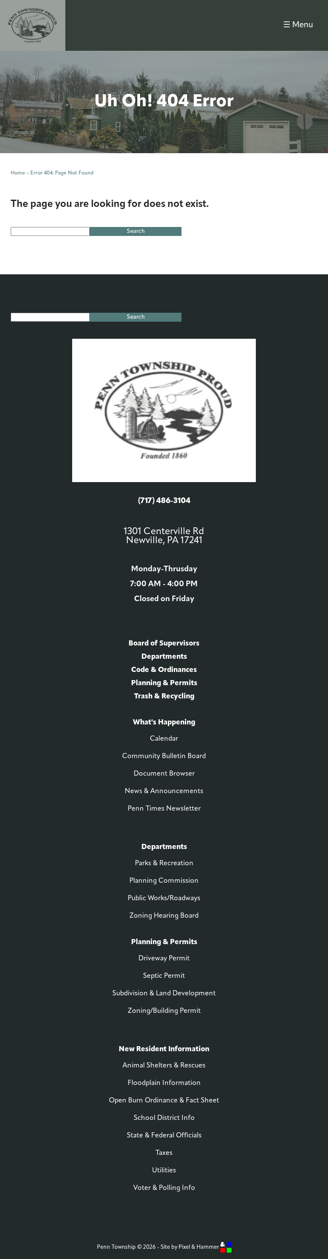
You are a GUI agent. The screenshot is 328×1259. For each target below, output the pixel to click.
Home (18, 173)
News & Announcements (164, 791)
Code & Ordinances (164, 670)
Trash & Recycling (164, 696)
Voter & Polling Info (164, 1188)
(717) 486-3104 (164, 501)
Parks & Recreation (164, 863)
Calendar (164, 739)
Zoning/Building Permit (164, 1011)
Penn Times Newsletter (164, 808)
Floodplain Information (164, 1083)
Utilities (164, 1170)
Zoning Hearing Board (164, 916)
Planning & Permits (164, 683)
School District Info (164, 1118)
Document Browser (164, 774)
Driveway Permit (164, 958)
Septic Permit (164, 976)
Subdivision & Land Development (164, 993)
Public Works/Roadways (164, 898)
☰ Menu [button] (298, 25)
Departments (164, 656)
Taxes (164, 1153)
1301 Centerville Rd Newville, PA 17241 (164, 536)
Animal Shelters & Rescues (164, 1065)
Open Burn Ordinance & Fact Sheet (164, 1100)
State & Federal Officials (164, 1135)
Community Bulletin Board (164, 756)
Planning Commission (164, 881)
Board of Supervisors (164, 643)
